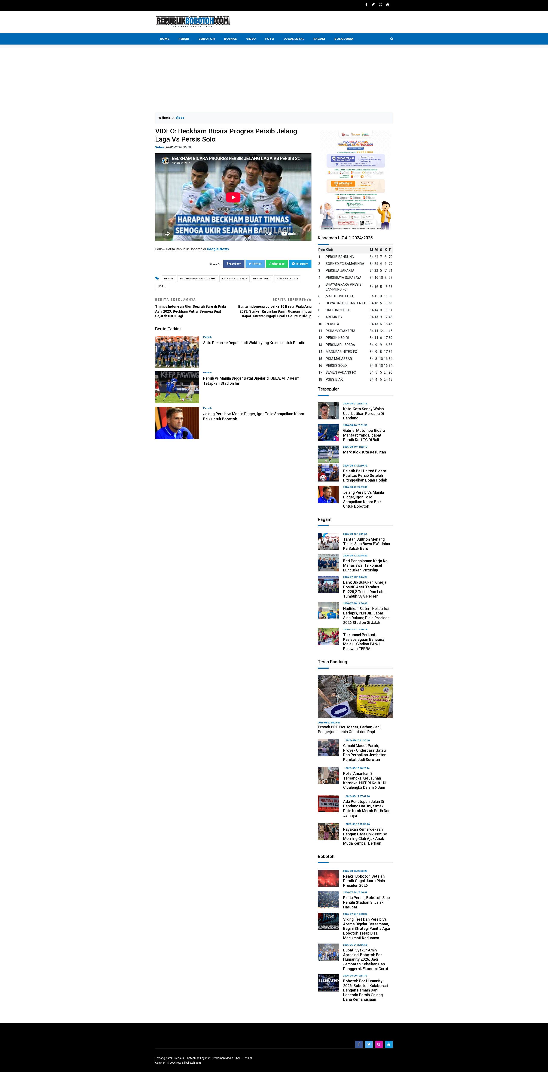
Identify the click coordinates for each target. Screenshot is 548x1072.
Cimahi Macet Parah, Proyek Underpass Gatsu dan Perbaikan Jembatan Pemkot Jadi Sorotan (364, 752)
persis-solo (262, 278)
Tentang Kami (163, 1058)
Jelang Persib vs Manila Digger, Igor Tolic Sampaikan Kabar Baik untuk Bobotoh (363, 499)
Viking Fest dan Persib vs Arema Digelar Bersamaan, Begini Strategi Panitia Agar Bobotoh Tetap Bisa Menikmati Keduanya (367, 928)
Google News (218, 249)
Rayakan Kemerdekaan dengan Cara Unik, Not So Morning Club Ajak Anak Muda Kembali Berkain (365, 836)
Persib (184, 39)
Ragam (319, 39)
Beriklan (248, 1058)
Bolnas (230, 39)
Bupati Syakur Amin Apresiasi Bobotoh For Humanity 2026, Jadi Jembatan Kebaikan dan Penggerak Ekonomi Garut (365, 959)
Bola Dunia (343, 39)
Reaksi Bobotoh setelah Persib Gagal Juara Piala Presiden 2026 (364, 881)
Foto (269, 39)
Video (251, 39)
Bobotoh (206, 39)
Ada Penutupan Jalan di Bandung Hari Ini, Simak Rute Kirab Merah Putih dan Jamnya (366, 808)
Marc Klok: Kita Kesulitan (364, 452)
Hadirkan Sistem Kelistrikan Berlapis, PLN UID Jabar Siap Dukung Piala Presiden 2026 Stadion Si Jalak (366, 615)
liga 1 (162, 286)
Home (164, 39)
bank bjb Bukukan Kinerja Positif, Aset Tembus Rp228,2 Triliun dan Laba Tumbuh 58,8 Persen (364, 589)
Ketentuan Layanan (198, 1058)
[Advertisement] (274, 80)
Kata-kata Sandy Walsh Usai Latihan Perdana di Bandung (363, 413)
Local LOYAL (294, 39)
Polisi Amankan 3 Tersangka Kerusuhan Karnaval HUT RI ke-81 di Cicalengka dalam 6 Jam (364, 780)
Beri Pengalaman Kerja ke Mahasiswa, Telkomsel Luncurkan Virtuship (365, 565)
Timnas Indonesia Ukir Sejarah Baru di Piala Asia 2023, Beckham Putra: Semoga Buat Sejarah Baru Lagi (190, 308)
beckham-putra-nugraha (198, 278)
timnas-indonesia (234, 278)
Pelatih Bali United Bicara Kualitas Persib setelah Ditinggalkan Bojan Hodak (365, 475)
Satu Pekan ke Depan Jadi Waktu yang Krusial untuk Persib (253, 342)
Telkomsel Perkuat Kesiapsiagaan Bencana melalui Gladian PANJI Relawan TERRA (363, 641)
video (159, 147)
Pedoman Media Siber (226, 1058)
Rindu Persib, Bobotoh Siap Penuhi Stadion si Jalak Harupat (366, 902)
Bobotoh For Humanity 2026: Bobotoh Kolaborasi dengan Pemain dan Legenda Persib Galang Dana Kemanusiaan (365, 990)
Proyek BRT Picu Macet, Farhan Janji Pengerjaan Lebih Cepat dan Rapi (349, 729)
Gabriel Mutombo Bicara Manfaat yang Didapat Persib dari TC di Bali (364, 435)
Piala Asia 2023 (287, 278)
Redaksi (179, 1058)
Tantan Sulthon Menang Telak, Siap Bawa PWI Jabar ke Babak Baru (367, 544)
